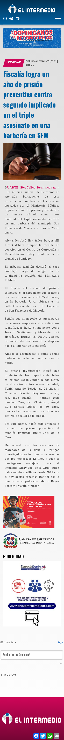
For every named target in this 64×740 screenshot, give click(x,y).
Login (60, 642)
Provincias (14, 62)
